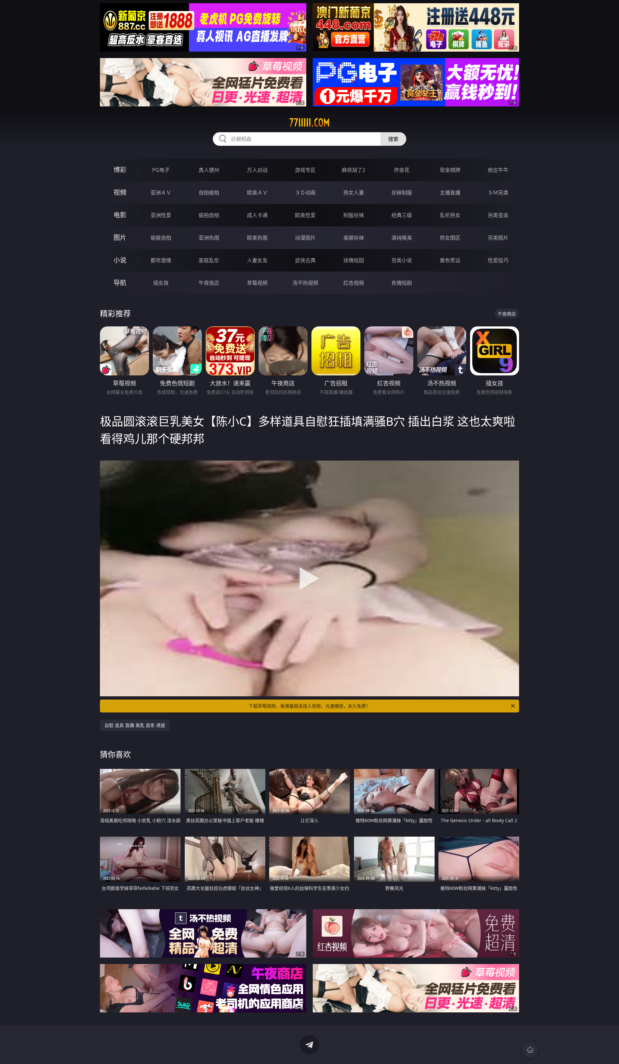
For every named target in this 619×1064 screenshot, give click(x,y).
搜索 (393, 139)
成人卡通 (257, 215)
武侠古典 (305, 260)
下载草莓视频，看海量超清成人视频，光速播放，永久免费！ (309, 706)
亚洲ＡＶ (161, 192)
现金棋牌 (450, 170)
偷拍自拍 (209, 215)
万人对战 (257, 170)
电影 (119, 215)
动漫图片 (305, 237)
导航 (119, 282)
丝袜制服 (401, 192)
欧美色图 (257, 237)
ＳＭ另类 (498, 192)
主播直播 (450, 192)
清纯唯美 (401, 237)
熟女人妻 (353, 192)
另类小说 (401, 260)
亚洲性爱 (161, 215)
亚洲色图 (209, 237)
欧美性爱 (305, 215)
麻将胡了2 (353, 170)
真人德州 (209, 170)
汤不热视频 (305, 282)
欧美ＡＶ (257, 192)
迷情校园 (353, 260)
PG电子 (161, 170)
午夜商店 (209, 282)
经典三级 (401, 215)
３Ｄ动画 (305, 192)
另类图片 (498, 237)
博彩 (119, 169)
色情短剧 (401, 282)
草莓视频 (257, 282)
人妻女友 (257, 260)
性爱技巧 (498, 260)
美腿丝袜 (353, 237)
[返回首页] (530, 1050)
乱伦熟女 (450, 215)
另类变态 (498, 215)
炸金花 (401, 170)
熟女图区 (450, 237)
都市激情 (161, 260)
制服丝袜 (353, 215)
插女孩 (161, 282)
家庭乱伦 (209, 260)
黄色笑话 (450, 260)
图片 (119, 237)
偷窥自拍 (161, 237)
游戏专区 (305, 170)
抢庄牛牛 (498, 170)
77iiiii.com (309, 122)
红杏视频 (353, 282)
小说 (119, 260)
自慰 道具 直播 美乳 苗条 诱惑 (134, 725)
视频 (119, 192)
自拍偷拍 (209, 192)
